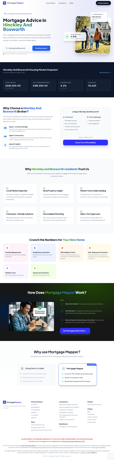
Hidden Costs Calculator (66, 419)
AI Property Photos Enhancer (68, 426)
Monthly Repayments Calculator (69, 407)
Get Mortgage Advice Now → (75, 331)
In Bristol (33, 412)
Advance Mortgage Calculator (68, 404)
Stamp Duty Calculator (66, 410)
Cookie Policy (91, 422)
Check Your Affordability (85, 142)
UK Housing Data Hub (37, 425)
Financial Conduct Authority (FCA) (74, 441)
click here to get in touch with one (63, 447)
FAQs (71, 3)
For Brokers (90, 414)
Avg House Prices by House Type (41, 430)
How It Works (50, 3)
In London (34, 404)
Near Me (33, 417)
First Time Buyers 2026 (94, 404)
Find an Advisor (103, 3)
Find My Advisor (41, 48)
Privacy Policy (91, 419)
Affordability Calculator (66, 412)
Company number (88, 452)
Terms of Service (92, 417)
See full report (104, 72)
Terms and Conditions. (99, 447)
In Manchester (35, 410)
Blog (88, 411)
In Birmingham (35, 407)
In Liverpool (34, 415)
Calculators (62, 3)
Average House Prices (38, 427)
